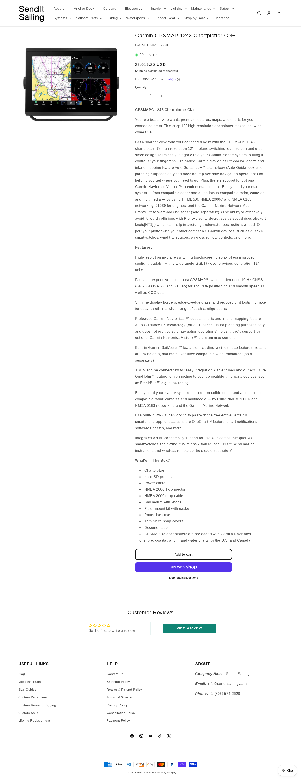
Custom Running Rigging (37, 705)
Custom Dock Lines (33, 697)
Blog (21, 674)
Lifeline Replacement (34, 720)
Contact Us (115, 674)
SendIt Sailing (143, 772)
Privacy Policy (117, 705)
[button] (61, 8)
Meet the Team (29, 681)
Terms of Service (119, 697)
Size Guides (27, 689)
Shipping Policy (118, 681)
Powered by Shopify (164, 772)
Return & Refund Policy (124, 689)
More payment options (183, 577)
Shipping (141, 71)
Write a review (189, 628)
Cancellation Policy (121, 712)
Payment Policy (118, 720)
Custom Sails (28, 712)
